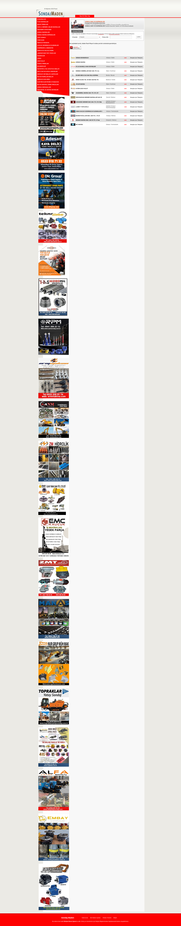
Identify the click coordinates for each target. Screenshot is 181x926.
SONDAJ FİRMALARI (43, 63)
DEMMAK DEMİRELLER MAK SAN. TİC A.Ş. (87, 71)
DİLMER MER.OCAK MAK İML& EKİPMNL (87, 75)
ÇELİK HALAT (41, 61)
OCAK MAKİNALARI (42, 21)
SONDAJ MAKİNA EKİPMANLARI (46, 34)
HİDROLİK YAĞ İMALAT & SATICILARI (47, 74)
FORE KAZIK (40, 40)
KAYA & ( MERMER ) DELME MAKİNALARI (48, 27)
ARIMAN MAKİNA (80, 62)
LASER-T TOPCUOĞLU (82, 106)
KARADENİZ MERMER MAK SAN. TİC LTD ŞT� (88, 102)
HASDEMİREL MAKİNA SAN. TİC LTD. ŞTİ (87, 93)
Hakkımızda (85, 917)
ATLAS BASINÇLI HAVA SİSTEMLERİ (86, 66)
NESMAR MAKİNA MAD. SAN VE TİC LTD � (88, 120)
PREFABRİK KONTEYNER (44, 29)
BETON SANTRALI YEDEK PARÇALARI (48, 84)
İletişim (115, 917)
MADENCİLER (41, 55)
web (125, 57)
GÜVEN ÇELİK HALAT (82, 88)
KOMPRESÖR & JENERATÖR (45, 48)
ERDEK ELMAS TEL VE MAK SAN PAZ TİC (87, 79)
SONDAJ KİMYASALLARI (44, 87)
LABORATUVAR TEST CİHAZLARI (46, 53)
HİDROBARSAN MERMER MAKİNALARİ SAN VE (89, 97)
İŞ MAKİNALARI (41, 19)
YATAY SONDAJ (41, 37)
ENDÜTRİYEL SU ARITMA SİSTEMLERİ (47, 89)
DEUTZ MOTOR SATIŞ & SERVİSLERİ (47, 71)
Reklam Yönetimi (107, 917)
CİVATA (39, 58)
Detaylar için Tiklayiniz (136, 57)
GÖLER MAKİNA (80, 84)
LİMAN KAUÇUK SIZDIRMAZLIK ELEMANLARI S (89, 111)
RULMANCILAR (41, 66)
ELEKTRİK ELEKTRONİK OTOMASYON (48, 82)
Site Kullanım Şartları (95, 917)
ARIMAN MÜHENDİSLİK (82, 57)
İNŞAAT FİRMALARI (42, 24)
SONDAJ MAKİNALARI (43, 32)
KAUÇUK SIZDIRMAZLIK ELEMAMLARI (48, 45)
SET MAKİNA (79, 124)
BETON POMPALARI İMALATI (45, 76)
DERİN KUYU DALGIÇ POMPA (45, 50)
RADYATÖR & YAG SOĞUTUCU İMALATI (48, 68)
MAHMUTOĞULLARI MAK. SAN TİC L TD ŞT (88, 115)
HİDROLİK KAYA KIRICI (43, 79)
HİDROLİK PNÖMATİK (43, 42)
